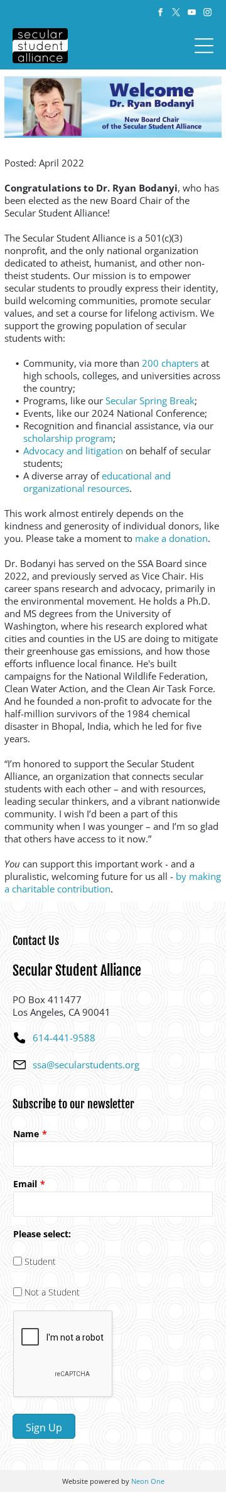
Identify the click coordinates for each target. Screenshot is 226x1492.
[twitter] (176, 14)
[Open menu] (204, 45)
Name (26, 1134)
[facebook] (160, 14)
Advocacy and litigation (73, 450)
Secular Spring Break (150, 400)
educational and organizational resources (97, 481)
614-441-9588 (64, 1037)
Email (25, 1184)
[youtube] (191, 14)
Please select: (42, 1234)
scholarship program (68, 438)
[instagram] (207, 14)
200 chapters (170, 363)
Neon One (147, 1481)
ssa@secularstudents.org (86, 1064)
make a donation (171, 538)
